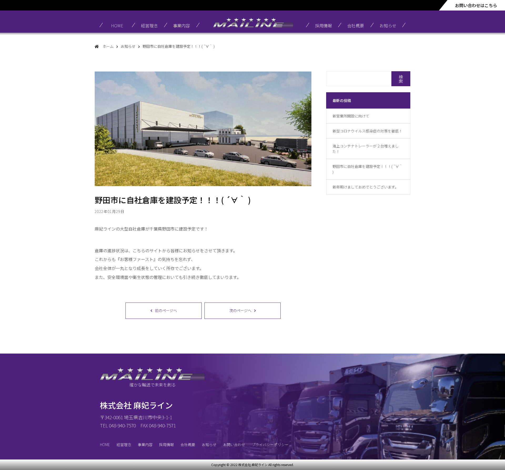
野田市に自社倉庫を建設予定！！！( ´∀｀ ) (367, 169)
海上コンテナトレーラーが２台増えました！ (365, 148)
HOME (117, 25)
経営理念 (149, 25)
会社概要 (355, 25)
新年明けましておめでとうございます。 (365, 187)
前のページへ (166, 310)
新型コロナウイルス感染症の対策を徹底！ (367, 131)
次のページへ (240, 310)
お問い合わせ (234, 444)
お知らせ (388, 25)
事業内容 (181, 25)
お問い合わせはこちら (476, 5)
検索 (401, 79)
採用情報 (323, 25)
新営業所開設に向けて (350, 116)
